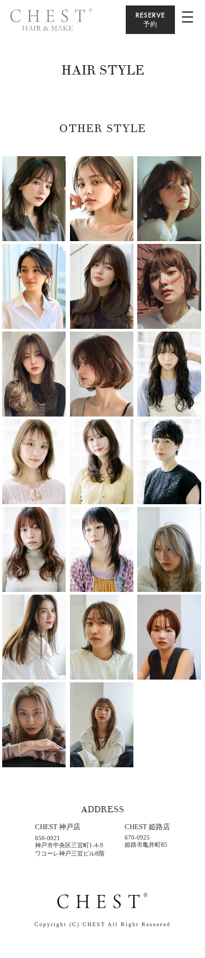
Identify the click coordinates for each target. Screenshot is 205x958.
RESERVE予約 (150, 19)
